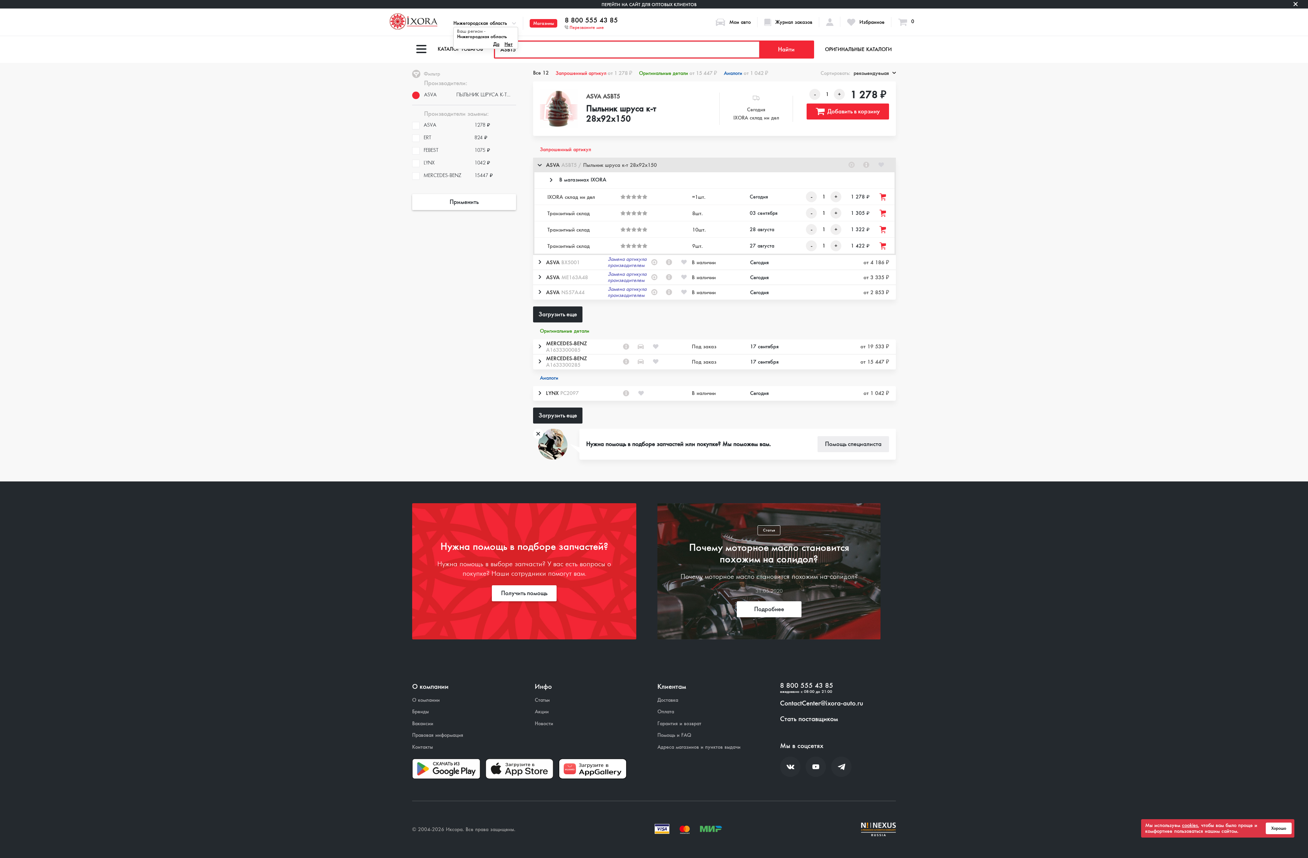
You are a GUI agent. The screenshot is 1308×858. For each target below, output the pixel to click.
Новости (544, 724)
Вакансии (422, 724)
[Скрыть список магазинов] (539, 165)
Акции (542, 712)
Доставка (667, 700)
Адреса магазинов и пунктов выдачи (699, 747)
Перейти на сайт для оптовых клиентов (649, 4)
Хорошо (1278, 828)
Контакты (422, 747)
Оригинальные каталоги (858, 49)
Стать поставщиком (809, 719)
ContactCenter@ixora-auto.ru (821, 703)
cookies (1190, 825)
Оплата (665, 712)
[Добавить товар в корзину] (883, 197)
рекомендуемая (871, 73)
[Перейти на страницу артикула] (866, 165)
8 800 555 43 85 (591, 20)
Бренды (420, 712)
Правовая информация (437, 735)
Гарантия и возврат (679, 724)
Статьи (542, 700)
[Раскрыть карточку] (539, 262)
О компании (426, 700)
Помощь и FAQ (674, 735)
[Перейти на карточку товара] (559, 108)
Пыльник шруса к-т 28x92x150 (621, 114)
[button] (714, 165)
